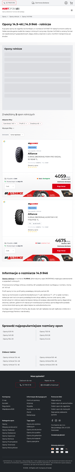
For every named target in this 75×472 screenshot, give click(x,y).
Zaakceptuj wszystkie (58, 248)
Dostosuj (10, 248)
